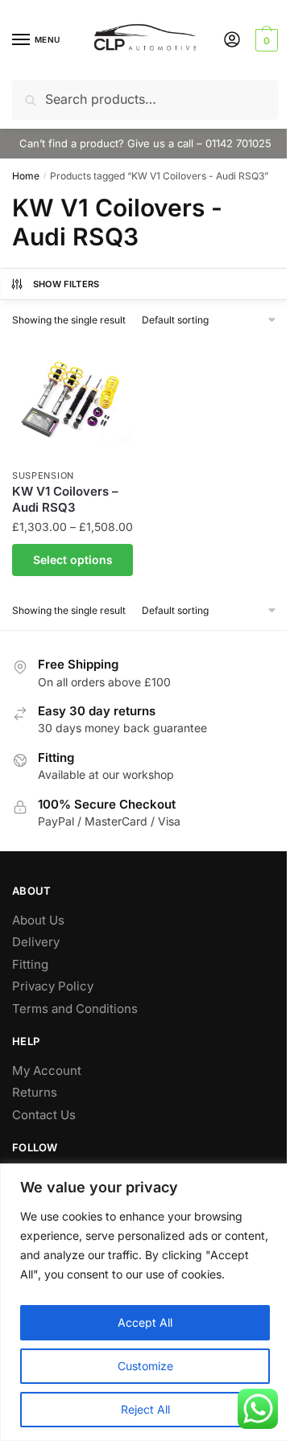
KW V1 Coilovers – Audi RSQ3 (65, 499)
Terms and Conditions (75, 1008)
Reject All (145, 1409)
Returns (34, 1092)
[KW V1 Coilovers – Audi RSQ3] (72, 400)
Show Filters (66, 284)
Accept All (145, 1322)
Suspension (43, 475)
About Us (38, 920)
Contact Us (44, 1114)
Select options (73, 559)
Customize (145, 1366)
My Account (46, 1070)
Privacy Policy (52, 986)
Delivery (36, 941)
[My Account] (232, 40)
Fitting (30, 964)
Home (25, 176)
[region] (145, 1302)
